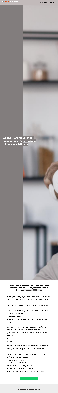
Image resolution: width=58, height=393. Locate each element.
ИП (6, 3)
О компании (33, 3)
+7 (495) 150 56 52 (52, 0)
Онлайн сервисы (26, 3)
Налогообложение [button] (12, 3)
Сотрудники (19, 3)
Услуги (3, 3)
